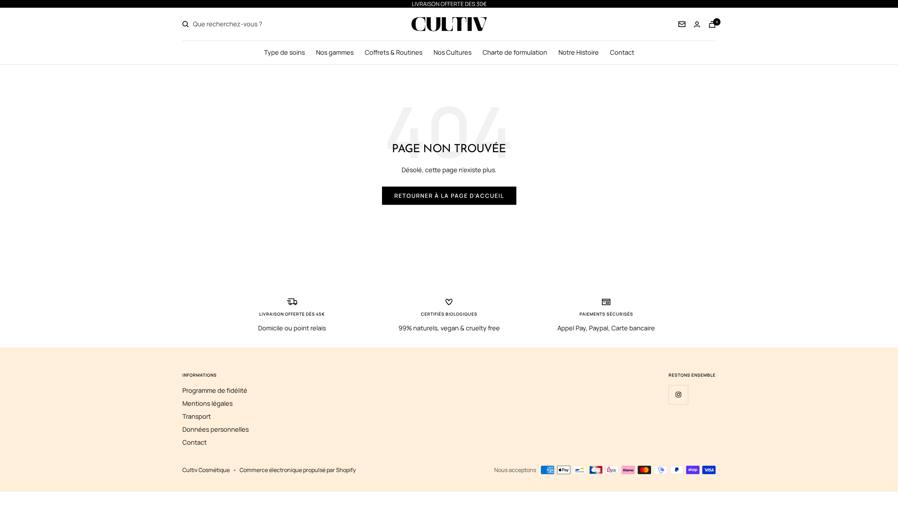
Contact (622, 52)
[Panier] (712, 24)
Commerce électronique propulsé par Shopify (298, 470)
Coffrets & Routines (393, 52)
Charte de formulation (515, 52)
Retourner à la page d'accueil (449, 196)
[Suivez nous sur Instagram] (678, 394)
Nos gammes (335, 52)
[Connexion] (681, 24)
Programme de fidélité (214, 390)
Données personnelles (215, 429)
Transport (196, 416)
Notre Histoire (578, 52)
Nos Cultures (452, 52)
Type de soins (284, 52)
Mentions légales (207, 403)
